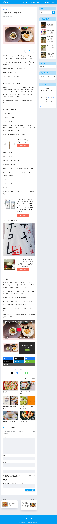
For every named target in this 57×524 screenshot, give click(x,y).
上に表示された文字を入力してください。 (14, 483)
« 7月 (41, 106)
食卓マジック (6, 2)
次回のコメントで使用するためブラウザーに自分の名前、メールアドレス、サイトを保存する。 (20, 475)
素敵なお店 (36, 2)
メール (5, 462)
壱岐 (48, 2)
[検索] (53, 12)
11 (43, 97)
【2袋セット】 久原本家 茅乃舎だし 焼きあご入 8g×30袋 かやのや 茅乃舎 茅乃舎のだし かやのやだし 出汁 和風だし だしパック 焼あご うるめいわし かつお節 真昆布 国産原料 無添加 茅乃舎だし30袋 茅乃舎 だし (25, 205)
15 (53, 97)
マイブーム (43, 2)
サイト (4, 469)
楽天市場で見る (23, 145)
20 (48, 99)
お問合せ (53, 2)
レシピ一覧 (29, 2)
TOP (24, 2)
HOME (29, 518)
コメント (6, 437)
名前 (5, 456)
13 (48, 97)
